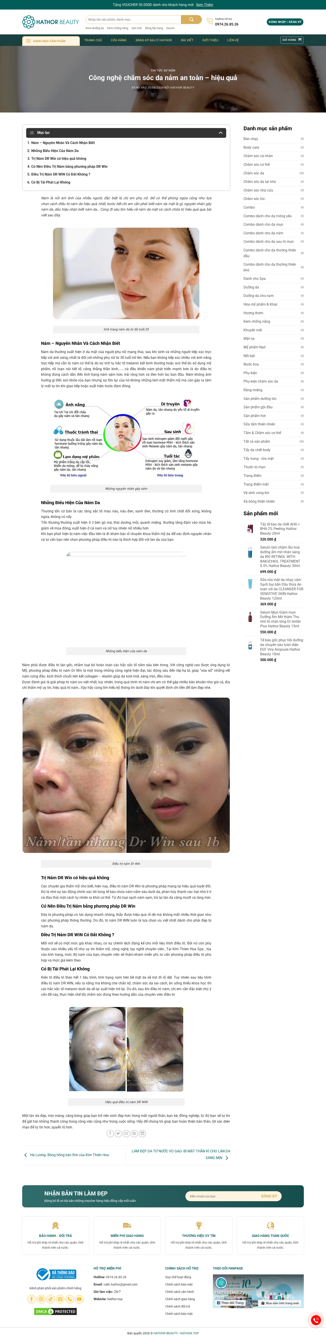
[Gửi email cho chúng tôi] (60, 1299)
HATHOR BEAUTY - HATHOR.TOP (176, 1333)
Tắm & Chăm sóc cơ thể (262, 433)
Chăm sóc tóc (254, 199)
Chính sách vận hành (179, 1292)
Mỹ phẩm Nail (254, 347)
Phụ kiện (250, 373)
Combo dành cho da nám (263, 233)
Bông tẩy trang (154, 28)
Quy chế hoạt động (178, 1277)
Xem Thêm (204, 5)
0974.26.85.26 (116, 1277)
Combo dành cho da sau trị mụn (269, 241)
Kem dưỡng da (95, 28)
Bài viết (187, 40)
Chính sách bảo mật (179, 1284)
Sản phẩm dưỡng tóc (260, 399)
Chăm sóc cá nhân (258, 156)
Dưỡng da (251, 287)
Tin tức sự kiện (163, 70)
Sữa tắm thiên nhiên (259, 424)
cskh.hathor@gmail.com (120, 1284)
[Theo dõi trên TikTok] (50, 1299)
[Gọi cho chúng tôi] (69, 1299)
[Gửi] (191, 19)
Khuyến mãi (253, 330)
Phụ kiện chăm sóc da (261, 381)
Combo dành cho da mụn (263, 224)
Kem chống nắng (117, 28)
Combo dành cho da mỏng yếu (268, 216)
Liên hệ (233, 40)
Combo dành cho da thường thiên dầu (270, 253)
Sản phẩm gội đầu (258, 407)
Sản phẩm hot (255, 416)
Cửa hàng (119, 40)
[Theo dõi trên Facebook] (31, 1299)
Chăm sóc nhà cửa (258, 190)
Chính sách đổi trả (177, 1306)
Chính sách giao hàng (180, 1299)
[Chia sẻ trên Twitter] (118, 1133)
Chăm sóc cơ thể (257, 164)
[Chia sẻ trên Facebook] (110, 1133)
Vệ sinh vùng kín (256, 493)
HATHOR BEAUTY (182, 87)
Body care (251, 147)
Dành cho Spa (255, 278)
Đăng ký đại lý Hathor (154, 40)
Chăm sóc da (254, 173)
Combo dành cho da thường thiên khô (270, 267)
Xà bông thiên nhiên (259, 501)
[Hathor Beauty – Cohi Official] (50, 22)
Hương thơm (253, 313)
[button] (285, 22)
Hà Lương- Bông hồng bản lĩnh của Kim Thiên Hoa (69, 1155)
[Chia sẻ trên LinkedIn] (142, 1133)
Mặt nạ (249, 338)
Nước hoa (251, 364)
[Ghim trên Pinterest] (134, 1133)
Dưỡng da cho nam (259, 296)
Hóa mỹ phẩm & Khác (261, 304)
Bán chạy (251, 139)
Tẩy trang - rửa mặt (259, 458)
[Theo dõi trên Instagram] (41, 1299)
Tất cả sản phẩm (257, 441)
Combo (249, 207)
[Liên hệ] (316, 1320)
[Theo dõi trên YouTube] (79, 1299)
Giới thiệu (210, 40)
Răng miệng (253, 390)
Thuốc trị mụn (254, 467)
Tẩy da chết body (257, 450)
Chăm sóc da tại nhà (260, 182)
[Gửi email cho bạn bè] (126, 1133)
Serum (170, 28)
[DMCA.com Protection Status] (55, 1311)
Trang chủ (93, 40)
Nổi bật (249, 356)
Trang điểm (252, 476)
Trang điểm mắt (256, 484)
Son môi (137, 28)
